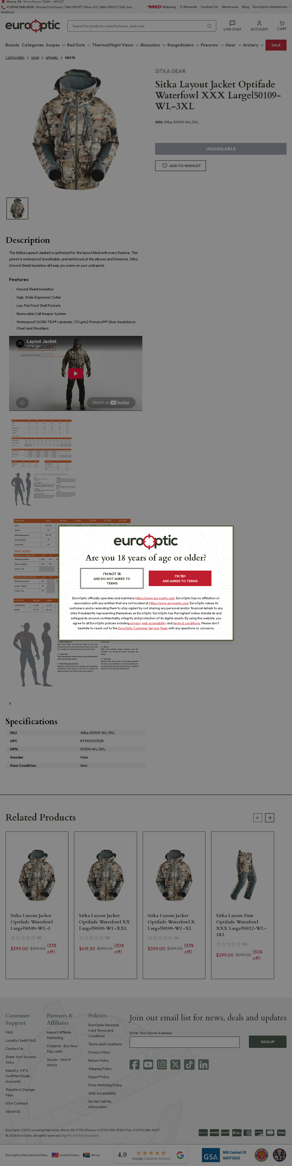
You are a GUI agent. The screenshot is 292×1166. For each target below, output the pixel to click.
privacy (135, 623)
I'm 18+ (180, 578)
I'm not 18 (112, 578)
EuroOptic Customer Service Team (143, 628)
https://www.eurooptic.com (155, 598)
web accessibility (154, 623)
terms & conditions (186, 623)
